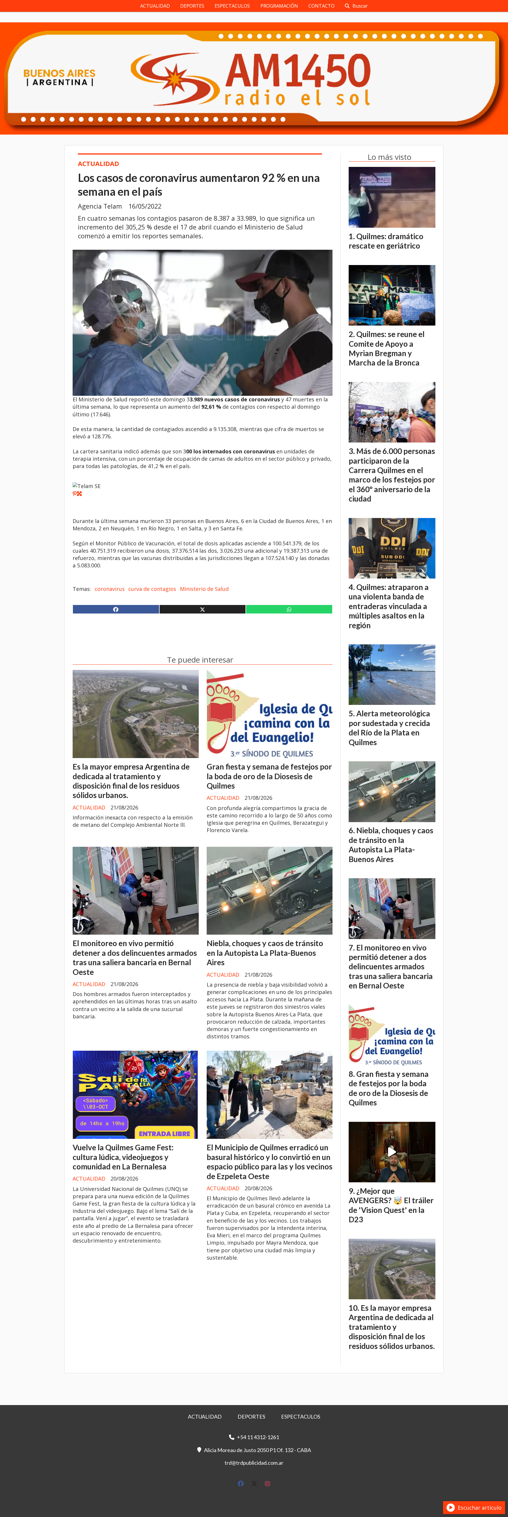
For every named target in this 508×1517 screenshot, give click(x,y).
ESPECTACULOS (232, 6)
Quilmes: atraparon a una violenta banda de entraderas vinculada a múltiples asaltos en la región (389, 606)
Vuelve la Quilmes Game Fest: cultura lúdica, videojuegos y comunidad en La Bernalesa (123, 1157)
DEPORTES (192, 6)
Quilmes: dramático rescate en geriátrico (386, 241)
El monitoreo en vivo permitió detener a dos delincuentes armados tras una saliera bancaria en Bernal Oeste (135, 957)
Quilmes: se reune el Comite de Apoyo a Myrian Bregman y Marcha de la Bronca (387, 348)
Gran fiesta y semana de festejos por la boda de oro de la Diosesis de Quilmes (269, 776)
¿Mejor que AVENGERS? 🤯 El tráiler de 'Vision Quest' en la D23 (391, 1205)
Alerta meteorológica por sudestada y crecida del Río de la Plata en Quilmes (389, 728)
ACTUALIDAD (155, 6)
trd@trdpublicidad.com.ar (254, 1462)
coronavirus (110, 588)
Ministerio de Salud (204, 588)
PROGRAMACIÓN (279, 6)
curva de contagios (152, 588)
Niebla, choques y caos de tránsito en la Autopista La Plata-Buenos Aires (265, 952)
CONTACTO (321, 6)
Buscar (360, 6)
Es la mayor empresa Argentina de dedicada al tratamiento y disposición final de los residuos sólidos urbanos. (131, 781)
